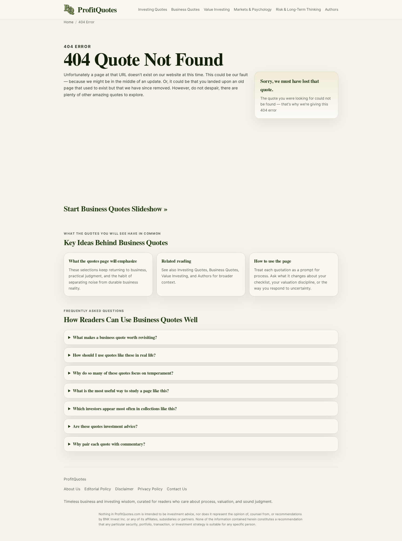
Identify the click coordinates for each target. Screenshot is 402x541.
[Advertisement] (201, 155)
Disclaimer (124, 489)
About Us (72, 489)
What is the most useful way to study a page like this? (121, 390)
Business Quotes (185, 9)
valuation (289, 282)
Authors (331, 9)
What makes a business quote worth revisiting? (115, 337)
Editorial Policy (97, 489)
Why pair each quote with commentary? (109, 444)
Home (69, 22)
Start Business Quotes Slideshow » (115, 208)
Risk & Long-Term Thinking (298, 9)
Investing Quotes (152, 9)
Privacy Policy (150, 489)
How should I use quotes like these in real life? (114, 355)
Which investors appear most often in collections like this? (125, 408)
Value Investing (217, 9)
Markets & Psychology (253, 9)
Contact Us (177, 489)
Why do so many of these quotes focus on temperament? (123, 373)
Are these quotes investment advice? (105, 426)
